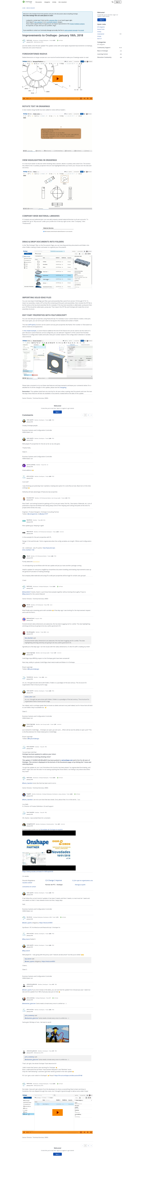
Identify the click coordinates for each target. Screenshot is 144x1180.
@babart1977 (44, 514)
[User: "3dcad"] (24, 557)
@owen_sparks (27, 923)
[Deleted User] (30, 618)
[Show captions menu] (81, 98)
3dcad (28, 556)
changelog (63, 387)
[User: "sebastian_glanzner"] (24, 985)
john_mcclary (30, 476)
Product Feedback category (77, 24)
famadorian (30, 677)
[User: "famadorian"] (24, 678)
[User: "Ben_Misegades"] (24, 633)
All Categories (101, 27)
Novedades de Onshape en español (51, 829)
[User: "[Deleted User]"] (24, 619)
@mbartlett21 (26, 592)
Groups (99, 36)
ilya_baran (29, 917)
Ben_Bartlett (29, 638)
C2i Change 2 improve (53, 880)
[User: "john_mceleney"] (24, 998)
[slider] (54, 98)
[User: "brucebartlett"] (24, 499)
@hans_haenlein (27, 783)
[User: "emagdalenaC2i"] (24, 825)
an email (81, 30)
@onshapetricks (33, 514)
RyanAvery (29, 520)
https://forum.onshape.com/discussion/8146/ (68, 1075)
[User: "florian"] (24, 605)
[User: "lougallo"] (24, 795)
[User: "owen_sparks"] (24, 421)
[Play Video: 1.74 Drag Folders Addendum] (57, 1112)
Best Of (99, 38)
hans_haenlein (30, 746)
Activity (99, 31)
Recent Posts (100, 29)
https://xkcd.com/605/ (46, 923)
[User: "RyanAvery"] (24, 521)
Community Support (51, 22)
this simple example (30, 331)
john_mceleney (31, 998)
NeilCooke (29, 40)
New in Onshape (109, 51)
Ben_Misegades (31, 632)
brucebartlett (30, 498)
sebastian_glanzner (32, 984)
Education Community (109, 57)
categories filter (53, 20)
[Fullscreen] (91, 98)
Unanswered (109, 34)
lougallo (29, 794)
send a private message (70, 30)
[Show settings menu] (87, 98)
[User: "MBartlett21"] (24, 532)
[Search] (112, 1)
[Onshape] (27, 2)
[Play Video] (24, 98)
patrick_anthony (31, 464)
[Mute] (84, 98)
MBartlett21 (30, 531)
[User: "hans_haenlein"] (24, 747)
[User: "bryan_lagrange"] (24, 653)
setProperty (32, 325)
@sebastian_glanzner (29, 1003)
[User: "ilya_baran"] (24, 918)
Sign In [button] (58, 412)
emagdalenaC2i (31, 824)
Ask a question (38, 22)
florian (28, 604)
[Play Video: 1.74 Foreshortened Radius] (57, 78)
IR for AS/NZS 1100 (28, 550)
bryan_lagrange (31, 652)
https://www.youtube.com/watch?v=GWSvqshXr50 (37, 871)
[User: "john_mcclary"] (24, 477)
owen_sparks (30, 420)
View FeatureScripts (49, 548)
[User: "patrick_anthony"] (24, 465)
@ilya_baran (26, 594)
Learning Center (109, 54)
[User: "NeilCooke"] (24, 41)
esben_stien (28, 697)
